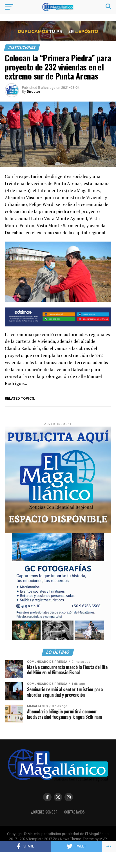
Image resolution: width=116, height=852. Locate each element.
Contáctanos (74, 812)
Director (33, 92)
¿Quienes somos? (44, 812)
